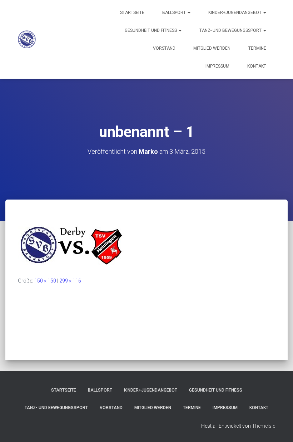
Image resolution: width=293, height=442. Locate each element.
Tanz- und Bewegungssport (231, 30)
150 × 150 (45, 281)
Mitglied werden (211, 48)
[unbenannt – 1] (71, 245)
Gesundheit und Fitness (151, 30)
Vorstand (164, 48)
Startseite (132, 12)
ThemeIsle (263, 426)
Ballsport (174, 12)
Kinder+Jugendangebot (235, 12)
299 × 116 (70, 281)
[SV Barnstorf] (27, 39)
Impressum (217, 66)
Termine (257, 48)
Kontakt (256, 66)
